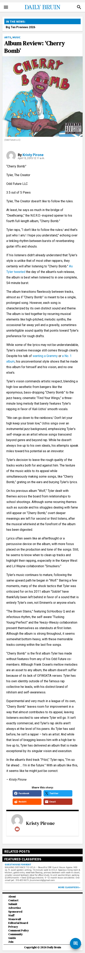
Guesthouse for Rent (18, 864)
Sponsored (15, 912)
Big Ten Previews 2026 (20, 27)
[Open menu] (5, 7)
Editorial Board (18, 923)
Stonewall (14, 919)
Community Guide (15, 936)
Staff (11, 915)
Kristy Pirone (33, 155)
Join (10, 942)
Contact (13, 900)
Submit (12, 904)
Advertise (14, 908)
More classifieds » (69, 887)
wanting (38, 356)
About (12, 896)
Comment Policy (18, 930)
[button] (79, 7)
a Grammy (51, 356)
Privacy (13, 927)
